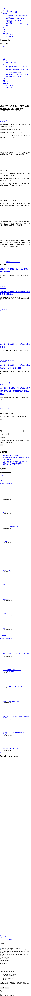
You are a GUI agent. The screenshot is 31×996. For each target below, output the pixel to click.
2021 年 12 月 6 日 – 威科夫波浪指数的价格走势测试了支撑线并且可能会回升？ (15, 391)
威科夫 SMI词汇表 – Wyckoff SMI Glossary (17, 74)
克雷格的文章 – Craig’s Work (13, 76)
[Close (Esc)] (0, 994)
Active (6, 483)
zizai (4, 628)
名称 (1, 431)
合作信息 (5, 83)
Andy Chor (3, 120)
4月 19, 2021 (9, 309)
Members (3, 480)
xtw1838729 (6, 599)
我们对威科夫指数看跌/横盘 (10, 455)
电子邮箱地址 (4, 434)
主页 (4, 59)
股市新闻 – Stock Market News (11, 701)
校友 (4, 78)
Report (6, 960)
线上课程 (5, 60)
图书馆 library (6, 64)
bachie (4, 584)
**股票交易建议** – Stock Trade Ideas (12, 686)
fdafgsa (4, 512)
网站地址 (2, 437)
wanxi (4, 613)
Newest (2, 483)
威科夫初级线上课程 (11, 62)
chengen (5, 497)
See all (1, 632)
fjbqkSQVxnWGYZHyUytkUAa (11, 526)
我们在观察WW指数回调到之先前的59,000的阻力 (16, 461)
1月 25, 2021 (11, 360)
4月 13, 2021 (9, 286)
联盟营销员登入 (10, 87)
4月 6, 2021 (8, 120)
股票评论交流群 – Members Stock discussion (14, 748)
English (4, 939)
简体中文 (3, 937)
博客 (4, 80)
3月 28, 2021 (11, 383)
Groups (3, 635)
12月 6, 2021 (9, 408)
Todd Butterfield (4, 360)
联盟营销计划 (9, 85)
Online (2, 475)
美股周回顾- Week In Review (13, 262)
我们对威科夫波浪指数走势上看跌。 (12, 463)
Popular (10, 483)
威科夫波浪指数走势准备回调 (11, 464)
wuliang (5, 541)
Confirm (7, 987)
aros (4, 555)
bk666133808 (6, 570)
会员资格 (5, 81)
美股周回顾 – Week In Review (13, 72)
